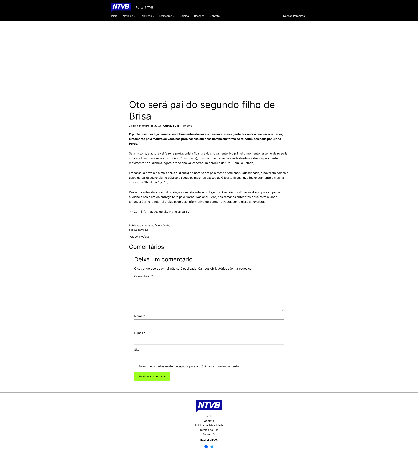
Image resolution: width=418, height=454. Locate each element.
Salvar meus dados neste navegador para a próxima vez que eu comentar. (189, 366)
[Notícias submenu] (134, 16)
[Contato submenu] (221, 16)
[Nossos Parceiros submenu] (306, 16)
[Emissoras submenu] (173, 16)
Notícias (144, 236)
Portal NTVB (144, 7)
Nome (139, 316)
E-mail (139, 333)
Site (136, 349)
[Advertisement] (209, 55)
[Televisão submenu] (153, 16)
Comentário (143, 276)
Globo (166, 225)
